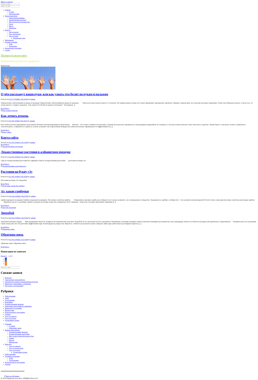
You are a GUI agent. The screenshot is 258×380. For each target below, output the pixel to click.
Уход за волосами (15, 34)
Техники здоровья (11, 42)
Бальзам (8, 278)
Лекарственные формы (17, 18)
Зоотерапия (13, 46)
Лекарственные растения (17, 20)
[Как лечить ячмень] (9, 111)
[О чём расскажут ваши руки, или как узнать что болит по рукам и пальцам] (28, 89)
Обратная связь (14, 14)
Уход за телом (13, 36)
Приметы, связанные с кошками (18, 284)
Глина (11, 24)
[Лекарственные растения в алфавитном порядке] (12, 147)
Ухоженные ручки (19, 38)
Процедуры (9, 310)
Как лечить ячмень (15, 116)
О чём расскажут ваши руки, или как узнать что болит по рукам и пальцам (54, 94)
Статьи (7, 50)
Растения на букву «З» (16, 171)
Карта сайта (9, 137)
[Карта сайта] (6, 132)
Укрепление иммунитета (15, 280)
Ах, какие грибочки (15, 191)
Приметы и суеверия (13, 308)
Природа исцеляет (14, 55)
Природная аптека (11, 16)
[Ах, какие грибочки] (12, 186)
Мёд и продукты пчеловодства (19, 22)
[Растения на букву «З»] (13, 166)
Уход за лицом (13, 32)
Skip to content (7, 2)
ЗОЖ (10, 44)
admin (32, 99)
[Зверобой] (8, 208)
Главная (7, 10)
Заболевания (9, 40)
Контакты (9, 302)
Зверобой (7, 213)
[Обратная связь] (8, 229)
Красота (7, 30)
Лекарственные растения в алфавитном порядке (36, 152)
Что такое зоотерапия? (14, 286)
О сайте (11, 12)
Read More (5, 109)
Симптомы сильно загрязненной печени (21, 282)
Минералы (12, 28)
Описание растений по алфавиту (18, 306)
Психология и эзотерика (13, 48)
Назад (3, 256)
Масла (11, 26)
